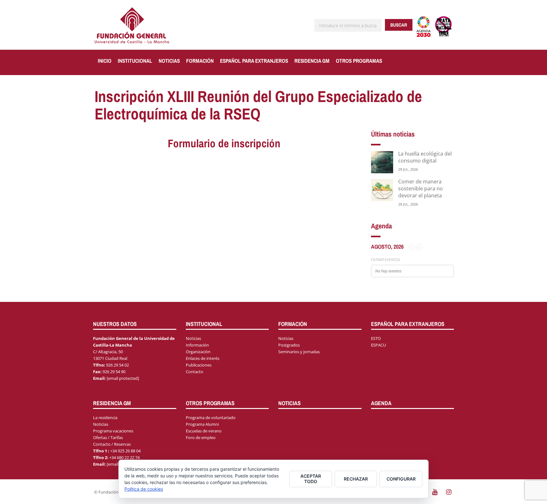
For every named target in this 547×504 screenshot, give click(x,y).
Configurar (401, 479)
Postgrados (289, 345)
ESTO (376, 338)
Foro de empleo (201, 437)
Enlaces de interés (202, 358)
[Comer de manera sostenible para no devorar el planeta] (382, 189)
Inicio (104, 60)
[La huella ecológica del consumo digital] (382, 161)
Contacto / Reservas (112, 444)
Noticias (169, 60)
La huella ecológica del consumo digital (425, 157)
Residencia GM (312, 60)
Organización (198, 351)
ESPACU (378, 345)
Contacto (194, 371)
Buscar (398, 25)
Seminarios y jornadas (299, 351)
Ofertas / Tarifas (108, 437)
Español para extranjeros (254, 60)
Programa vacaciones (113, 431)
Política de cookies (143, 489)
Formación (200, 60)
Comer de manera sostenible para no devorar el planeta (420, 188)
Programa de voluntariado (211, 417)
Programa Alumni (202, 424)
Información (197, 345)
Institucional (135, 60)
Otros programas (359, 60)
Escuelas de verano (204, 431)
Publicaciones (198, 365)
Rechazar (356, 479)
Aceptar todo (310, 478)
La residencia (105, 417)
